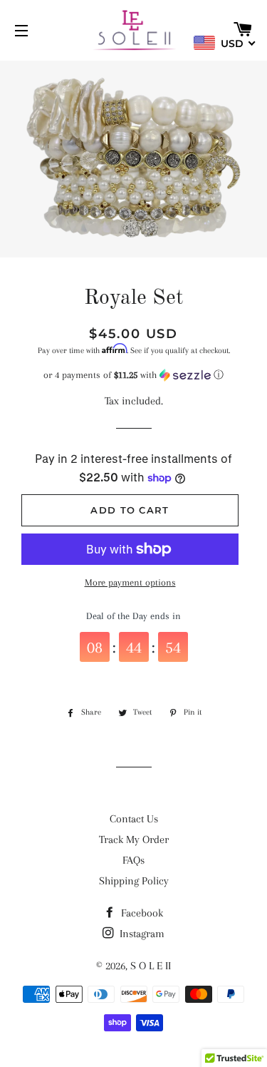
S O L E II (150, 965)
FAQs (133, 860)
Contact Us (134, 818)
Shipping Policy (134, 880)
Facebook (140, 913)
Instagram (140, 933)
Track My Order (134, 839)
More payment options (130, 582)
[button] (133, 375)
